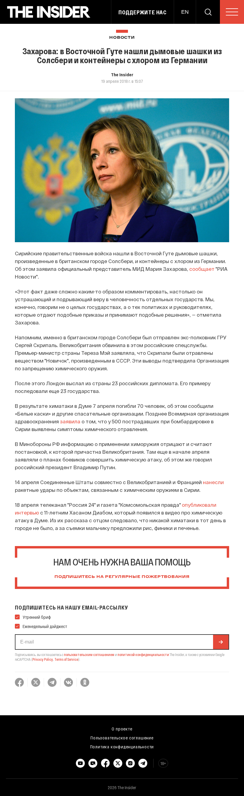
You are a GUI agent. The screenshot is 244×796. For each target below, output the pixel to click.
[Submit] (221, 642)
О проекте (122, 728)
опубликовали (199, 505)
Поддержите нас (142, 12)
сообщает (202, 269)
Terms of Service (66, 659)
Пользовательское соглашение (122, 737)
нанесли (213, 482)
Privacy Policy (42, 659)
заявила (70, 421)
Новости (121, 37)
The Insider (122, 74)
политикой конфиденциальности (143, 654)
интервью (27, 512)
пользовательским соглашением (89, 654)
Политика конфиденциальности (122, 746)
